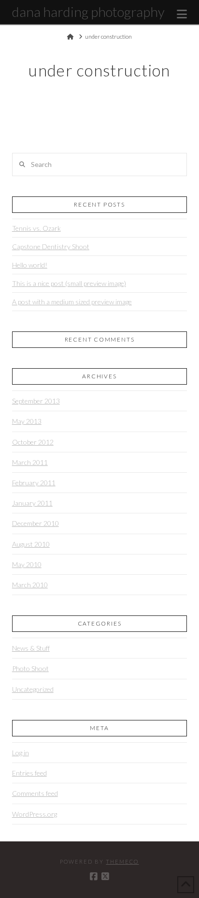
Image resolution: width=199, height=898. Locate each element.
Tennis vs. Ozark (36, 228)
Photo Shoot (30, 668)
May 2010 (27, 564)
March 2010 (30, 585)
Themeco (122, 861)
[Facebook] (94, 876)
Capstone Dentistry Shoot (50, 246)
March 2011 (30, 462)
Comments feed (35, 793)
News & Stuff (31, 648)
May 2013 (27, 421)
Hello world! (29, 265)
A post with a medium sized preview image (72, 302)
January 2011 (32, 503)
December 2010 (35, 523)
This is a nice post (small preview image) (69, 283)
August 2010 (31, 544)
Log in (20, 752)
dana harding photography (88, 11)
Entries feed (29, 773)
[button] (182, 14)
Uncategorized (33, 689)
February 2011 (34, 483)
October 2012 (33, 442)
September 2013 (36, 401)
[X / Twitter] (105, 876)
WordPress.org (34, 814)
